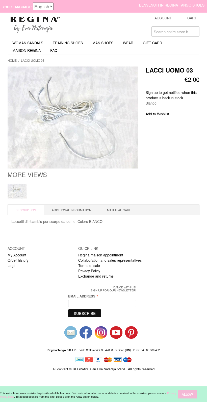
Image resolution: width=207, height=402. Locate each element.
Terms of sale (89, 265)
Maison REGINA (26, 50)
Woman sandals (27, 42)
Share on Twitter (190, 114)
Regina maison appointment (100, 254)
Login (12, 265)
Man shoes (102, 42)
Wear (128, 42)
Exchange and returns (96, 276)
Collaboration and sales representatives (110, 260)
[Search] (194, 31)
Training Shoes (68, 42)
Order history (18, 260)
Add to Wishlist (157, 113)
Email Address (83, 296)
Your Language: (17, 7)
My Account (17, 254)
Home (12, 60)
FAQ (53, 50)
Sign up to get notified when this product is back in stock (171, 95)
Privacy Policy (89, 270)
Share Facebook (179, 114)
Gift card (152, 42)
